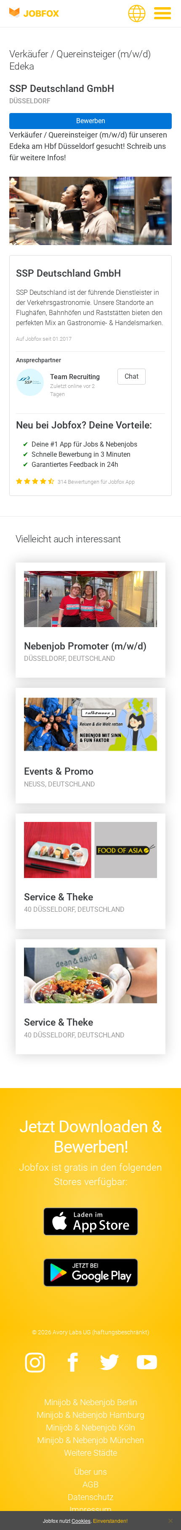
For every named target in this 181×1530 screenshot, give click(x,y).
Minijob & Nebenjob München (90, 1440)
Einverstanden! (110, 1520)
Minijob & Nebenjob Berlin (90, 1402)
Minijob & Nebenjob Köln (90, 1427)
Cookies (81, 1520)
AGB (90, 1484)
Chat (131, 376)
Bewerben (90, 121)
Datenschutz (91, 1497)
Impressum (90, 1510)
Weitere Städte (90, 1453)
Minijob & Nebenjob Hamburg (90, 1415)
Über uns (90, 1472)
